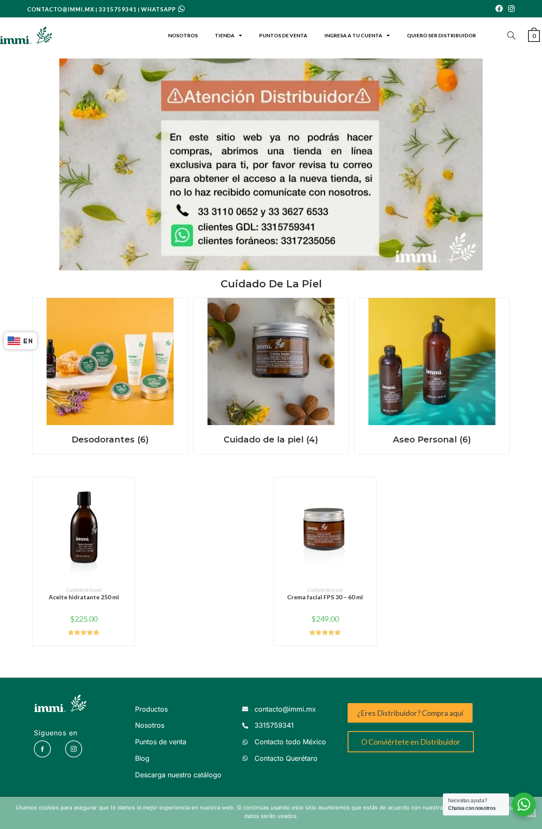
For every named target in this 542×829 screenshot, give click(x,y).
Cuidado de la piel (84, 590)
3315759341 (118, 9)
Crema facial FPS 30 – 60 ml (325, 597)
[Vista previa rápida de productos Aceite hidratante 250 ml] (130, 492)
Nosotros (183, 35)
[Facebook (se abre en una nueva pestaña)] (499, 8)
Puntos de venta (283, 35)
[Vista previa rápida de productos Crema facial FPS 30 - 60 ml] (371, 492)
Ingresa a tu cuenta (353, 35)
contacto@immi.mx (60, 9)
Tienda (225, 35)
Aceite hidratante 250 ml (84, 597)
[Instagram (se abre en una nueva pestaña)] (510, 8)
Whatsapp (159, 9)
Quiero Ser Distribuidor (441, 35)
